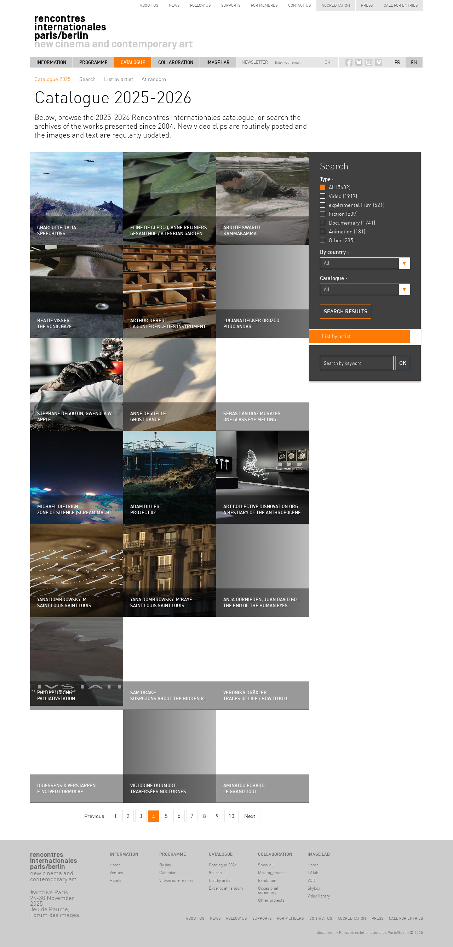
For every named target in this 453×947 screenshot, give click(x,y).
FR (397, 62)
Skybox (314, 888)
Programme (93, 62)
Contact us (299, 5)
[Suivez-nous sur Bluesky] (358, 62)
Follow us (236, 918)
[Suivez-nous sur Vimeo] (378, 62)
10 (231, 816)
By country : (334, 252)
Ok (402, 363)
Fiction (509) (343, 213)
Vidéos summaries (176, 880)
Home (115, 864)
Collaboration (175, 62)
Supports (230, 5)
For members (290, 918)
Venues (116, 872)
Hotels (115, 880)
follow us (200, 5)
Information (51, 62)
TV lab (313, 872)
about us (149, 5)
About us (195, 918)
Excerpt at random (226, 888)
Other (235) (342, 240)
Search (87, 79)
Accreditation (336, 5)
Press (367, 5)
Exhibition (267, 880)
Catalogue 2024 (223, 864)
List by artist (118, 79)
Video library (319, 896)
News (174, 5)
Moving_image (271, 872)
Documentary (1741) (352, 222)
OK (327, 62)
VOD (311, 880)
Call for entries (401, 5)
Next (249, 816)
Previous (94, 816)
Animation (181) (347, 231)
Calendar (167, 872)
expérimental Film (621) (356, 205)
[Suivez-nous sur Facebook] (348, 62)
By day (165, 864)
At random (154, 79)
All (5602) (339, 187)
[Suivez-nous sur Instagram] (368, 62)
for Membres (264, 5)
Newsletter (255, 62)
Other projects (271, 900)
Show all (266, 864)
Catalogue (133, 62)
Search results (345, 311)
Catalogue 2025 (52, 79)
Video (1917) (343, 196)
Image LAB (218, 62)
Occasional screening (268, 890)
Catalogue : (333, 278)
